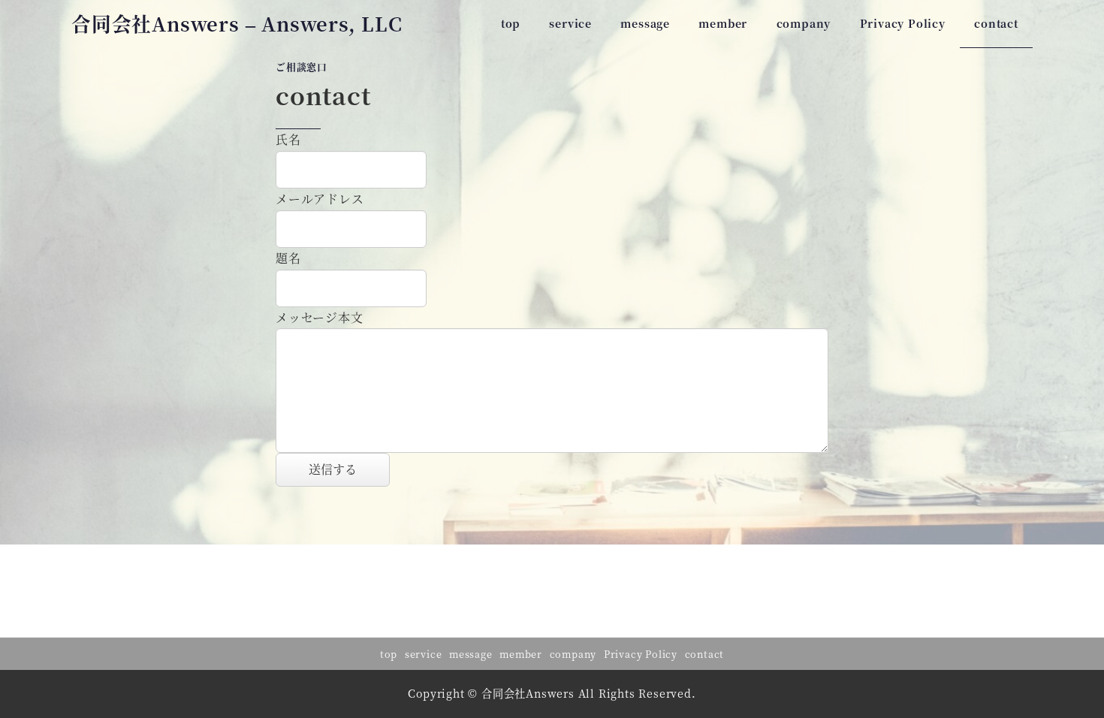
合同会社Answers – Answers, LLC (237, 23)
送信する (333, 469)
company (573, 654)
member (520, 654)
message (471, 654)
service (423, 654)
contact (705, 654)
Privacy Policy (640, 654)
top (388, 654)
